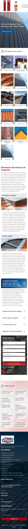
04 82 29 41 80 (4, 6)
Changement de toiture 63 (7, 455)
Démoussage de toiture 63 (8, 464)
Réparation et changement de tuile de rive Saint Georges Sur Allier (20, 408)
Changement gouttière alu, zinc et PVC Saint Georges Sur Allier (20, 424)
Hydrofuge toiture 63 (6, 461)
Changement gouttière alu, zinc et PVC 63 (11, 459)
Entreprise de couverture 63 (8, 453)
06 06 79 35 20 (8, 6)
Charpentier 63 (5, 468)
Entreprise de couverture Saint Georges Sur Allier (6, 400)
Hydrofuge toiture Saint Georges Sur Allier (7, 392)
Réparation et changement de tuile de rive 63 (12, 472)
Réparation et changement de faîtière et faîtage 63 (13, 475)
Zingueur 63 (4, 470)
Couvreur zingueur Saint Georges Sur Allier (6, 424)
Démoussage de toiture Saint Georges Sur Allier (20, 393)
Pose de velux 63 (5, 466)
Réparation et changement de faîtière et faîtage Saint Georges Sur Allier (7, 417)
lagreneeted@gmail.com (7, 501)
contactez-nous (7, 31)
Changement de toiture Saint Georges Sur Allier (20, 416)
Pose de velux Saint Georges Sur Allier (19, 399)
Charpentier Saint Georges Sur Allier (6, 406)
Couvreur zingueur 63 (6, 457)
